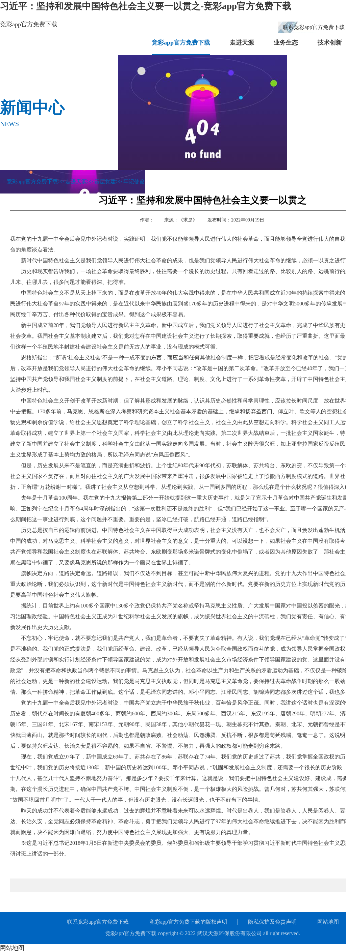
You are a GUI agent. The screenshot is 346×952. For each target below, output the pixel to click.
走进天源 (242, 42)
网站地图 (328, 922)
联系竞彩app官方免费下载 (314, 27)
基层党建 (105, 181)
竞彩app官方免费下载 (28, 24)
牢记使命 (134, 181)
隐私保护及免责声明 (272, 922)
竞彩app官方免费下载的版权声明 (188, 922)
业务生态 (286, 42)
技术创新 (330, 42)
